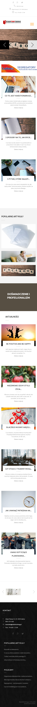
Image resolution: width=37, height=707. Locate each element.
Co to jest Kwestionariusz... (18, 96)
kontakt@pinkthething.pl (13, 624)
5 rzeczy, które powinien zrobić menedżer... (17, 653)
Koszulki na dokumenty (11, 649)
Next (32, 44)
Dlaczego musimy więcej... (18, 427)
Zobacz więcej (18, 107)
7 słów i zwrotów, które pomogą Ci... (15, 656)
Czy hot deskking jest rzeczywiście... (15, 686)
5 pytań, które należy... (18, 179)
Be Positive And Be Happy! (18, 344)
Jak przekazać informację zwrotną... (15, 660)
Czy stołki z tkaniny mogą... (18, 469)
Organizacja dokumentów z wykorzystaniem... (18, 676)
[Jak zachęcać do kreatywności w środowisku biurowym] (13, 592)
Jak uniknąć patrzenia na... (18, 510)
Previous (4, 44)
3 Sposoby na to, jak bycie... (18, 137)
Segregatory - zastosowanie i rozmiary (16, 683)
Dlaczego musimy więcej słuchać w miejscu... (17, 679)
